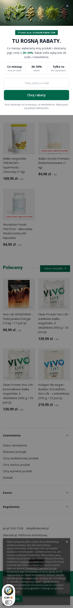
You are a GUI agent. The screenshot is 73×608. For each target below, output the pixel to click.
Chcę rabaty (36, 95)
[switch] (8, 602)
